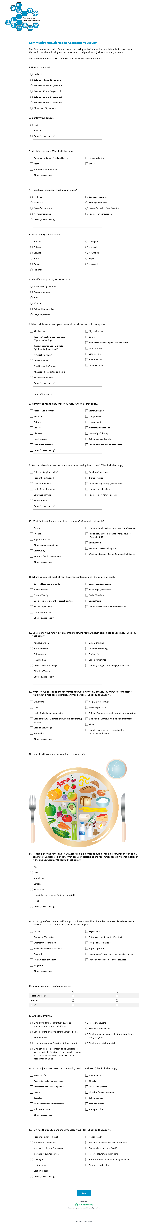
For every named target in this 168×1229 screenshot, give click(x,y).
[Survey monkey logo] (84, 1204)
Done (84, 1193)
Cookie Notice (87, 1221)
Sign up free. (96, 1208)
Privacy (78, 1221)
